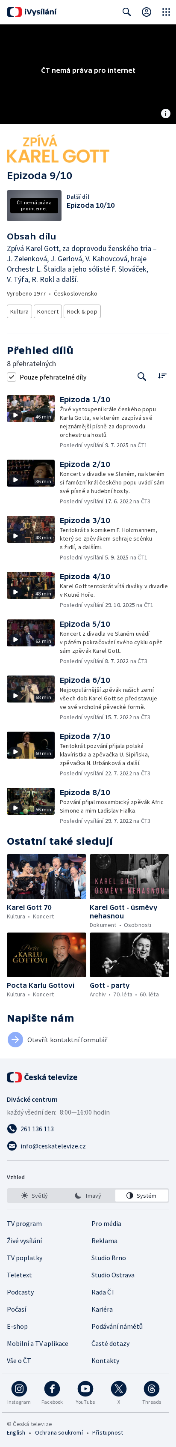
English (16, 1432)
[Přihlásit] (146, 12)
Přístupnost (107, 1432)
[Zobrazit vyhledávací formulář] (127, 12)
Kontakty (105, 1360)
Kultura (19, 311)
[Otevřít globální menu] (166, 12)
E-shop (17, 1326)
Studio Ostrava (113, 1275)
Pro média (106, 1223)
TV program (24, 1223)
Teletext (19, 1275)
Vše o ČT (19, 1360)
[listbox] (88, 1195)
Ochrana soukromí (59, 1432)
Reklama (104, 1240)
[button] (33, 422)
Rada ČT (103, 1292)
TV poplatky (24, 1257)
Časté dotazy (110, 1343)
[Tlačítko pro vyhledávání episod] (142, 377)
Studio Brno (108, 1257)
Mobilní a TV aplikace (37, 1343)
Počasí (16, 1309)
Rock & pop (82, 311)
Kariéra (102, 1309)
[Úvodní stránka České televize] (43, 1077)
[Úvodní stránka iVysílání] (32, 12)
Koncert (47, 311)
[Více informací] (166, 114)
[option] (34, 1196)
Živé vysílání (24, 1240)
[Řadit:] (162, 376)
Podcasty (20, 1292)
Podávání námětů (117, 1326)
